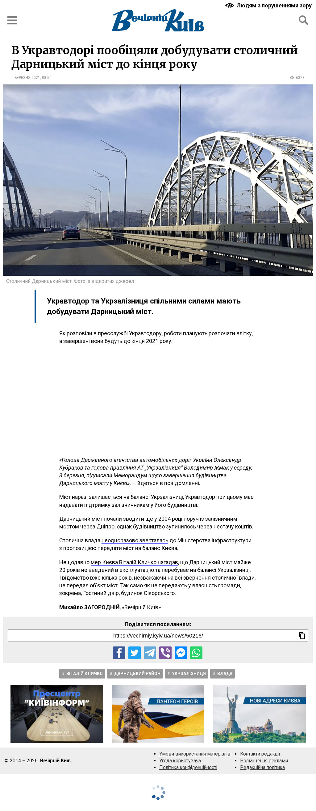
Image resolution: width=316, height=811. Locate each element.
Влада (224, 673)
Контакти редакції (260, 754)
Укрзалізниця (189, 673)
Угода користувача (180, 761)
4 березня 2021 (25, 77)
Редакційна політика (262, 767)
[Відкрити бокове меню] (12, 20)
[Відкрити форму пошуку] (303, 20)
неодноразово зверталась (135, 540)
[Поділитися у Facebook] (119, 652)
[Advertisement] (158, 400)
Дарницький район (137, 673)
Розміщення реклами (264, 761)
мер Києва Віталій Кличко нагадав (134, 562)
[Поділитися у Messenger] (181, 652)
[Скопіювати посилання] (302, 635)
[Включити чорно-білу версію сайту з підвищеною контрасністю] (269, 5)
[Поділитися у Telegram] (150, 652)
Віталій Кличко (84, 673)
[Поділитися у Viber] (165, 652)
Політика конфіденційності (188, 767)
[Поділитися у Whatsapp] (196, 652)
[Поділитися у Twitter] (134, 652)
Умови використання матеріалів (195, 754)
